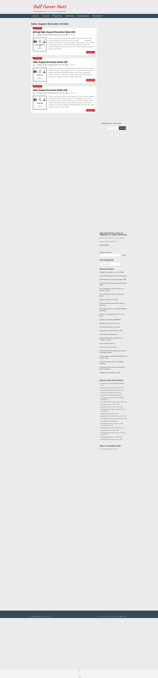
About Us (36, 16)
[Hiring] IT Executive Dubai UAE (110, 404)
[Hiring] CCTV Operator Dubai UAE (111, 395)
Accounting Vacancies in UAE (108, 449)
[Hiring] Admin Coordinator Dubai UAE (112, 427)
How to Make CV (98, 16)
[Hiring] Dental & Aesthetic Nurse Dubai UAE (113, 416)
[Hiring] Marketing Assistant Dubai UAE (112, 390)
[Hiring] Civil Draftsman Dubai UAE (111, 392)
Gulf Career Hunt (36, 616)
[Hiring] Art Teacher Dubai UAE (110, 430)
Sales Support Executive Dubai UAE (50, 62)
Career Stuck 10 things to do (108, 334)
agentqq (39, 35)
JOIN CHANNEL (104, 245)
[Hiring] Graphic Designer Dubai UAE (111, 439)
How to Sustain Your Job (107, 343)
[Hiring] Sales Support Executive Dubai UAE (54, 32)
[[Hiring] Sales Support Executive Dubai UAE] (41, 44)
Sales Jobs (62, 35)
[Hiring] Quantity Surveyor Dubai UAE (112, 407)
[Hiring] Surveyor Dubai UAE (109, 421)
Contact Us (45, 16)
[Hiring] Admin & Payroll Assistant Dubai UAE (114, 418)
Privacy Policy (57, 16)
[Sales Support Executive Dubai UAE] (41, 74)
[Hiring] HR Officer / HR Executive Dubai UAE (114, 402)
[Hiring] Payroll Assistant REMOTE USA (112, 387)
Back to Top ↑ (123, 616)
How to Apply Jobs (83, 16)
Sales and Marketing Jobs (51, 35)
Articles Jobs (69, 16)
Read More (90, 52)
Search (124, 255)
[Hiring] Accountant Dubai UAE (109, 413)
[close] (80, 671)
